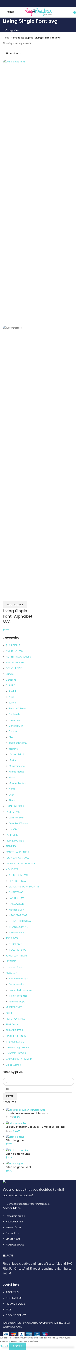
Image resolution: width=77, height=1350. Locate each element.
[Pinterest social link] (38, 3)
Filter (10, 1096)
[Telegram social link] (47, 3)
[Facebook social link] (29, 3)
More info (4, 1346)
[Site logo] (39, 11)
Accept (17, 1346)
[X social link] (34, 3)
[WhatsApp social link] (43, 3)
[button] (15, 604)
